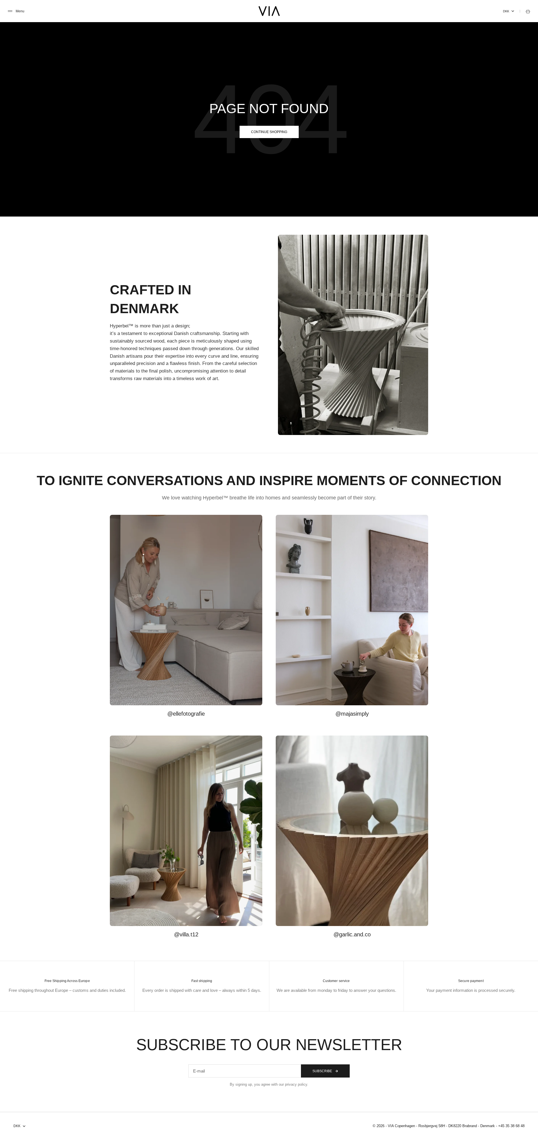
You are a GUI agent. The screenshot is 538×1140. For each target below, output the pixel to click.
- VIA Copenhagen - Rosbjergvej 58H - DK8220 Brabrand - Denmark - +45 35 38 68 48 (455, 1126)
